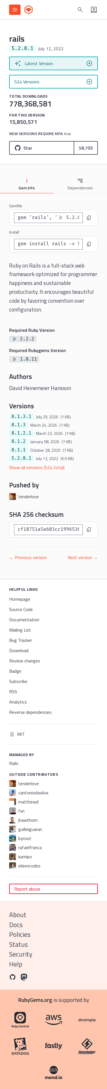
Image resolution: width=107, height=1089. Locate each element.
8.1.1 (18, 450)
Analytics (18, 701)
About (17, 915)
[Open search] (80, 10)
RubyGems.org (35, 1000)
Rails (13, 763)
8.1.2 (18, 441)
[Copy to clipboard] (89, 218)
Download (19, 650)
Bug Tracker (20, 640)
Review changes (24, 660)
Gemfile (15, 206)
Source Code (21, 609)
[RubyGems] (28, 9)
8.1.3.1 (21, 416)
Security (20, 954)
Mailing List (20, 629)
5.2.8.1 (21, 458)
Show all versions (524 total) (36, 467)
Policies (20, 934)
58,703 (86, 147)
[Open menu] (15, 10)
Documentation (24, 619)
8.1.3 (18, 425)
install (14, 232)
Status (18, 944)
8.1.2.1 (21, 433)
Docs (16, 925)
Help (15, 964)
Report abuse (27, 888)
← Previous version (28, 557)
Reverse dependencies (30, 712)
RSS (13, 691)
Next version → (83, 557)
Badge (15, 671)
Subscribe (18, 681)
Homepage (19, 599)
